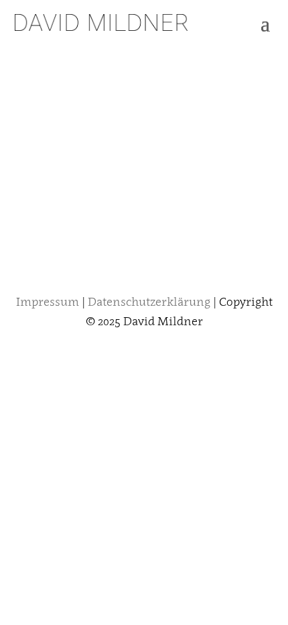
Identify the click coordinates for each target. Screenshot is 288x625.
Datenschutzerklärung (150, 301)
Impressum (47, 301)
